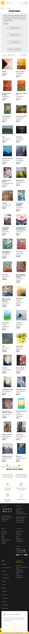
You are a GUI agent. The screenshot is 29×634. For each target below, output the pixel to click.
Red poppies (19, 298)
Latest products (11, 55)
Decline (14, 629)
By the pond (5, 322)
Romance (4, 368)
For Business (19, 575)
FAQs (17, 574)
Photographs (5, 605)
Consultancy (19, 534)
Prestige (4, 203)
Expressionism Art (6, 567)
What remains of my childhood (6, 252)
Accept (14, 623)
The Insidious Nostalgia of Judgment (19, 204)
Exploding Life (20, 180)
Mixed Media (5, 608)
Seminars (18, 533)
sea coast (18, 456)
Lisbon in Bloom (6, 116)
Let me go (5, 274)
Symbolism (4, 594)
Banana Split (19, 346)
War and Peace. (20, 368)
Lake (3, 137)
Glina (3, 346)
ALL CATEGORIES (14, 42)
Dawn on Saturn (20, 71)
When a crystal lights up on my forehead (6, 300)
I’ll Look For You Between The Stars (7, 412)
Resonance (19, 137)
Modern (4, 581)
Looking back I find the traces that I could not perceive (21, 228)
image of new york (7, 434)
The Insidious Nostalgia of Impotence (5, 228)
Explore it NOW (19, 632)
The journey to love (21, 411)
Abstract (4, 571)
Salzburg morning (7, 456)
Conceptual (5, 574)
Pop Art (4, 584)
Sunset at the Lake (21, 116)
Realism (4, 588)
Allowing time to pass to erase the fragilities (20, 276)
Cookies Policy (19, 570)
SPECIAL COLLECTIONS (14, 49)
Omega (4, 71)
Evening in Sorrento (7, 158)
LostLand (18, 322)
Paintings (4, 564)
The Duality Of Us (21, 389)
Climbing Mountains (7, 389)
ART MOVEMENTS (14, 28)
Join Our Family (20, 531)
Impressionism (5, 578)
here (13, 632)
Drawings (4, 601)
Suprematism (5, 598)
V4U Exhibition (19, 541)
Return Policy (19, 572)
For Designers (19, 577)
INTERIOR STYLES (14, 35)
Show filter (23, 55)
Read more (6, 23)
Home (2, 8)
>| (21, 465)
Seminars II (18, 538)
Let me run (19, 251)
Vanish (17, 536)
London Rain (19, 434)
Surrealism (4, 591)
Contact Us (18, 565)
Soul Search (19, 158)
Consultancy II (19, 539)
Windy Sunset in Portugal (6, 94)
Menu (8, 3)
